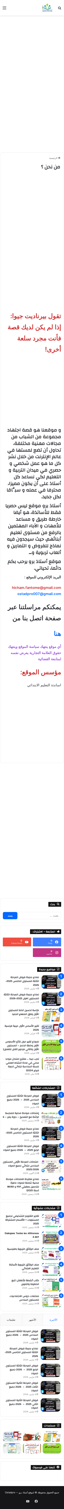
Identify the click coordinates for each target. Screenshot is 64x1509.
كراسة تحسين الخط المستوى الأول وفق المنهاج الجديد (23, 1012)
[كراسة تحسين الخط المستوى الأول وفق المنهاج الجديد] (51, 1015)
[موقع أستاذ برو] (47, 7)
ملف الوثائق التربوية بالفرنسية (23, 1249)
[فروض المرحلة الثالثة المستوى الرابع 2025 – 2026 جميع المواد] (51, 1150)
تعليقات (11, 1319)
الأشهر (32, 1319)
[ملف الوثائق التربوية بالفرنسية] (51, 1253)
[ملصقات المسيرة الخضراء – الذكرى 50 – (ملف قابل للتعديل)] (32, 1437)
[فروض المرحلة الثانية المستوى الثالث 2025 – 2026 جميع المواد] (50, 1387)
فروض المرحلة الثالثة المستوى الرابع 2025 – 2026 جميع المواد (21, 1148)
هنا (57, 633)
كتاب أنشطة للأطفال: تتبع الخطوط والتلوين (25, 1282)
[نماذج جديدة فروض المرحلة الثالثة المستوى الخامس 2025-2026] (51, 982)
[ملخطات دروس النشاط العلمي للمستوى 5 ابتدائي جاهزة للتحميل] (12, 1448)
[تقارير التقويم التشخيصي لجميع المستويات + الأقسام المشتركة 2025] (51, 1220)
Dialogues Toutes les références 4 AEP (22, 1235)
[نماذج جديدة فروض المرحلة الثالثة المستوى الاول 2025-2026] (51, 999)
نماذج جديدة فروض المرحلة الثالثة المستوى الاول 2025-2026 (21, 996)
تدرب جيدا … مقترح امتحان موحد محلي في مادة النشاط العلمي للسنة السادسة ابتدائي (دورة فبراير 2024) (22, 1065)
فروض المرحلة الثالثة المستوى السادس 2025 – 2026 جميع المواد (23, 1100)
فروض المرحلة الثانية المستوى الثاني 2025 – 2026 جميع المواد (22, 1404)
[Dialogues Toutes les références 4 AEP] (51, 1238)
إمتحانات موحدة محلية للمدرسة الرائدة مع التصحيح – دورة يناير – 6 (21, 1115)
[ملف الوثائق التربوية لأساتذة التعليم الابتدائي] (51, 1269)
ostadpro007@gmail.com (39, 594)
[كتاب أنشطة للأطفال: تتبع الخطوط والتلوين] (51, 1285)
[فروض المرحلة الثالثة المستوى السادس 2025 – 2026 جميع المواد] (51, 1100)
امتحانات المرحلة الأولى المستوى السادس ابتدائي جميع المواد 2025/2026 (21, 1166)
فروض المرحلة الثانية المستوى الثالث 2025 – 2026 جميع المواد (22, 1387)
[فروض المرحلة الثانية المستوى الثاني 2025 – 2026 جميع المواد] (50, 1405)
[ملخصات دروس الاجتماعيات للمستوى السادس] (51, 1300)
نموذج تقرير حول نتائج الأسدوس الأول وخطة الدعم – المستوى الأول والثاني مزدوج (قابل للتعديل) (21, 1045)
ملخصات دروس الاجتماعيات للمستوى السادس (24, 1298)
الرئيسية (53, 158)
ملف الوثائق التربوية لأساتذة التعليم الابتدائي (24, 1266)
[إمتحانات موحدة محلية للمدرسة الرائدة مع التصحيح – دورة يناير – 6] (51, 1117)
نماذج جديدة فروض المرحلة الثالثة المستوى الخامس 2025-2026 (22, 981)
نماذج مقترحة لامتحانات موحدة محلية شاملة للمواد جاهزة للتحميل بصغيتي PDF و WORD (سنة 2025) (22, 1185)
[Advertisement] (32, 51)
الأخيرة (53, 1319)
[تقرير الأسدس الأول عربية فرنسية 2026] (51, 1030)
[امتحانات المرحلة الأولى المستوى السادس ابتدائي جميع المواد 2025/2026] (51, 1166)
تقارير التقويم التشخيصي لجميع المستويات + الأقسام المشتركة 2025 (22, 1220)
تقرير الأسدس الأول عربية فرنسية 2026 (22, 1028)
